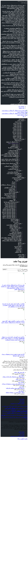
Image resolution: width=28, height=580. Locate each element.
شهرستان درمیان (17, 134)
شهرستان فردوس (16, 127)
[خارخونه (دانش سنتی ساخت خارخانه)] (21, 386)
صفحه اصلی (21, 99)
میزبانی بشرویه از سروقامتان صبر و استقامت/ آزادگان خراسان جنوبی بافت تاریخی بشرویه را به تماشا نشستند (12, 38)
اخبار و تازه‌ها (21, 243)
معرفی (16, 180)
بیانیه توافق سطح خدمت (12, 224)
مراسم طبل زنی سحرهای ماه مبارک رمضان (13, 376)
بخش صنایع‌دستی (14, 230)
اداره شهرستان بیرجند (10, 203)
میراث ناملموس (14, 146)
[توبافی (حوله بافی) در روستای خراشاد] (21, 391)
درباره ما (22, 101)
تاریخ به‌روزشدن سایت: (18, 396)
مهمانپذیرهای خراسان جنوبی (11, 153)
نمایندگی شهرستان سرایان (8, 210)
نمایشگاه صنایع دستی (11, 415)
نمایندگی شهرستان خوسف (8, 216)
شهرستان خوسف (17, 136)
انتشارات (19, 176)
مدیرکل (13, 182)
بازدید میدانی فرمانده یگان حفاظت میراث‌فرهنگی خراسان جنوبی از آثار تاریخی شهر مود (12, 91)
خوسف (19, 408)
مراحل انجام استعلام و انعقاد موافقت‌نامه (11, 237)
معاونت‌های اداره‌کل (13, 192)
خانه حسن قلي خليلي (19, 372)
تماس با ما (21, 102)
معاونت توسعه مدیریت (9, 193)
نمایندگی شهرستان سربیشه (8, 212)
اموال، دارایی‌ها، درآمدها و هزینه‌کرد (12, 239)
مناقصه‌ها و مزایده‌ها (16, 236)
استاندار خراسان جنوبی (21, 406)
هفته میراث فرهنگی (18, 417)
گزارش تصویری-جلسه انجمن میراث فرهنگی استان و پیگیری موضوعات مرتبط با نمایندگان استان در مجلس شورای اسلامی (13, 53)
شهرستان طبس (17, 126)
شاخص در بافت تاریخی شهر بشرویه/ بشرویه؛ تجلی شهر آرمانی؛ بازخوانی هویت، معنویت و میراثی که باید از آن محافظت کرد (13, 12)
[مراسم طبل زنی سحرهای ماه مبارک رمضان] (21, 375)
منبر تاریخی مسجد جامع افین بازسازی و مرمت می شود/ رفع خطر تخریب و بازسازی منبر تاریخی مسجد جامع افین (12, 84)
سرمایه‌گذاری (18, 174)
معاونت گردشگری (10, 196)
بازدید (11, 406)
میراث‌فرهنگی (17, 140)
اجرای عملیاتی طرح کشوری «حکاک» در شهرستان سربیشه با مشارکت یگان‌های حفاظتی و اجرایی (12, 80)
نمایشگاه (19, 415)
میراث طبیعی (15, 144)
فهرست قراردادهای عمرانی (14, 234)
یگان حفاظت (12, 200)
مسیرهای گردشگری (13, 169)
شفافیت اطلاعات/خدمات (18, 177)
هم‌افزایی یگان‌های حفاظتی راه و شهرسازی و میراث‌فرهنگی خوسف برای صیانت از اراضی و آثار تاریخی (13, 61)
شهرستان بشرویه (17, 133)
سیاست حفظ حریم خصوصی (17, 104)
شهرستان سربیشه (16, 131)
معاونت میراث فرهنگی (9, 194)
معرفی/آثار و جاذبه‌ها (19, 139)
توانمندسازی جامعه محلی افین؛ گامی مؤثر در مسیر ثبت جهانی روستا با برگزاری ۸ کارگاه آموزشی (13, 57)
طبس (24, 413)
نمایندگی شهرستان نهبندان (9, 209)
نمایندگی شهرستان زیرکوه (9, 217)
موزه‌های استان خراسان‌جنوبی (14, 173)
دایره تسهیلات (12, 190)
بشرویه (6, 406)
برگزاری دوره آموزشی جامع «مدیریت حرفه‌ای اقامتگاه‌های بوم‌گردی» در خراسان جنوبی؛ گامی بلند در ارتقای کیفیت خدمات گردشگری (12, 20)
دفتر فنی (13, 186)
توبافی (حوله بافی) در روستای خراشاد (15, 392)
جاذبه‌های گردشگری (13, 150)
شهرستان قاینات (17, 124)
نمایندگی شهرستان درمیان (8, 214)
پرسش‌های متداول (13, 226)
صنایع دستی (18, 170)
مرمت (4, 413)
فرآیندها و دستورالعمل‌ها (15, 233)
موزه (25, 415)
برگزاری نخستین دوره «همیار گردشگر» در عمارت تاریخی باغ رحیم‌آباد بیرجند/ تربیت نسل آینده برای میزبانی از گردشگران (13, 95)
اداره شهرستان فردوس (9, 207)
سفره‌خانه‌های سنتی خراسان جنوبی (9, 159)
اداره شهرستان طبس (10, 206)
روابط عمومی (12, 189)
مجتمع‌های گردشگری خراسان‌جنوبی (9, 154)
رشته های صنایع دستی (12, 172)
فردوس (17, 413)
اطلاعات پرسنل (14, 220)
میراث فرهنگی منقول (13, 143)
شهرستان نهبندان (17, 129)
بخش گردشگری (14, 229)
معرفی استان (18, 121)
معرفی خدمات (17, 223)
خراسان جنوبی (20, 120)
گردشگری (18, 149)
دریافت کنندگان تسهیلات (15, 227)
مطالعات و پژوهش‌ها (13, 147)
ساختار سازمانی (14, 219)
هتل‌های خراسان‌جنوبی (12, 151)
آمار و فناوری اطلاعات (9, 187)
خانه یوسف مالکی (20, 379)
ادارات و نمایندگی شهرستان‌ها (11, 202)
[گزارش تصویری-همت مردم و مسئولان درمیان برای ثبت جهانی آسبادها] (16, 352)
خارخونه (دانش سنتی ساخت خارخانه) (15, 388)
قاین (10, 413)
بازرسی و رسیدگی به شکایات (8, 184)
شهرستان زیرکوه (17, 137)
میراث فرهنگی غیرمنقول (12, 141)
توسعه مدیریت (17, 246)
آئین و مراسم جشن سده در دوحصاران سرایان (13, 384)
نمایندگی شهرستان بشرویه (8, 213)
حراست (13, 183)
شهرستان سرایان (17, 130)
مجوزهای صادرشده (16, 232)
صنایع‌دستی (18, 250)
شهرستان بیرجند (17, 123)
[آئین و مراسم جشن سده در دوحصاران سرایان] (21, 382)
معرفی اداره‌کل (17, 179)
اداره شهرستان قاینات (10, 204)
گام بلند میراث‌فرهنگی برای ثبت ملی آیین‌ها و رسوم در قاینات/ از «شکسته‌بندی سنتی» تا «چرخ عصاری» (12, 43)
